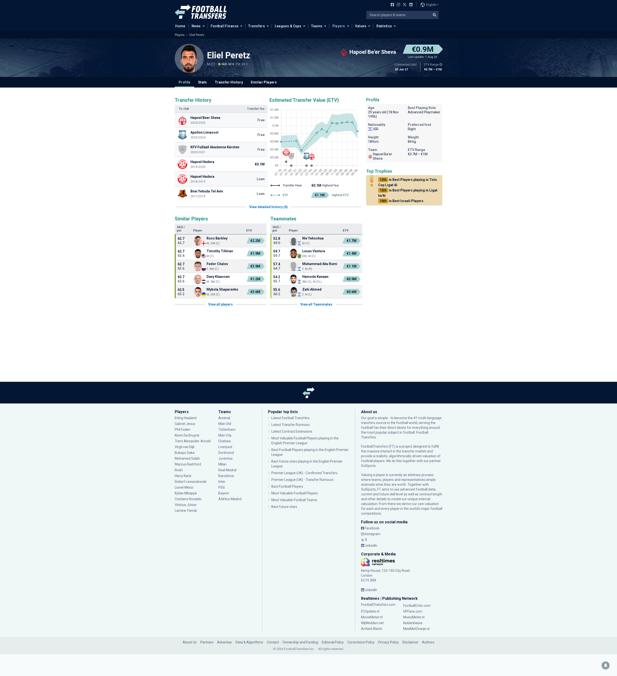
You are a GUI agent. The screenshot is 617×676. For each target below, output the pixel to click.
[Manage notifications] (606, 665)
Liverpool (225, 447)
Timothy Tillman (220, 251)
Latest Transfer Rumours (290, 425)
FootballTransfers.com (378, 605)
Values (361, 26)
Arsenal (224, 418)
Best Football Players (287, 486)
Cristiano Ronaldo (188, 499)
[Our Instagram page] (397, 5)
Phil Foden (182, 429)
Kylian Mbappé (186, 493)
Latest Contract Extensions (291, 431)
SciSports (368, 466)
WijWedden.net (372, 623)
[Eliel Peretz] (189, 58)
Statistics (384, 26)
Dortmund (226, 453)
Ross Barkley (217, 238)
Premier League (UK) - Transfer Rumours (302, 480)
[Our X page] (404, 5)
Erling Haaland (185, 418)
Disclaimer (410, 642)
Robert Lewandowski (191, 482)
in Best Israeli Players (401, 201)
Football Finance (225, 26)
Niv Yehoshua (313, 238)
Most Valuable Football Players (294, 493)
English (431, 5)
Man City (225, 435)
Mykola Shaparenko (222, 289)
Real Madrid (227, 470)
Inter (221, 482)
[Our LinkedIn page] (410, 5)
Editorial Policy (333, 642)
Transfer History (229, 82)
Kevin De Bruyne (187, 435)
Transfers (256, 26)
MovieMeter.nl (371, 617)
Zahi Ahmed (312, 289)
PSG (221, 487)
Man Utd (224, 424)
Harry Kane (183, 476)
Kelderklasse (413, 623)
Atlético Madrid (229, 499)
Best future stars (284, 507)
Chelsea (224, 441)
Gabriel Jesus (185, 424)
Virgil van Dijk (185, 447)
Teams (316, 26)
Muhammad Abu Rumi (319, 264)
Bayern (223, 493)
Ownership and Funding (300, 642)
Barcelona (226, 476)
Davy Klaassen (218, 277)
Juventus (225, 458)
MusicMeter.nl (413, 617)
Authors (428, 642)
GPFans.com (412, 611)
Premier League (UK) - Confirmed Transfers (304, 473)
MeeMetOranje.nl (416, 629)
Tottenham (226, 429)
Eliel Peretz (196, 35)
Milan (222, 464)
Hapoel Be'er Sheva (382, 156)
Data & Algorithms (249, 642)
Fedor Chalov (217, 264)
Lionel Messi (184, 487)
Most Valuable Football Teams (294, 500)
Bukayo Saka (184, 453)
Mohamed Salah (187, 458)
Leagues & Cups (288, 26)
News (196, 26)
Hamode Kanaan (315, 277)
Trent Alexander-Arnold (193, 441)
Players (338, 26)
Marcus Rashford (188, 464)
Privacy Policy (388, 642)
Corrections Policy (361, 642)
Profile (184, 82)
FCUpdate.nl (370, 611)
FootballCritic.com (416, 606)
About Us (190, 642)
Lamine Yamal (186, 510)
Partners (207, 642)
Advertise (224, 642)
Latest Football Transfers (290, 418)
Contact (273, 642)
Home (180, 26)
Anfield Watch (371, 629)
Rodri (179, 470)
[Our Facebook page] (391, 5)
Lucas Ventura (313, 251)
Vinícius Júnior (186, 505)
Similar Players (264, 82)
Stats (202, 82)
